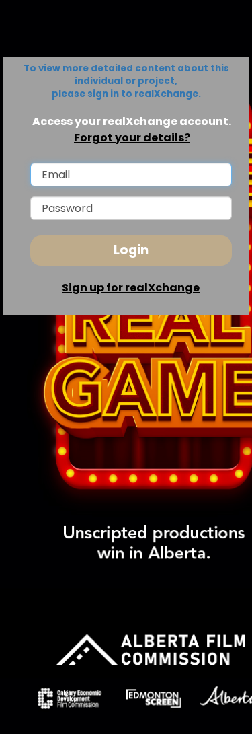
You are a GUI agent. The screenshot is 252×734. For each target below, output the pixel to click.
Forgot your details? (132, 137)
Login (131, 250)
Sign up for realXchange (131, 287)
